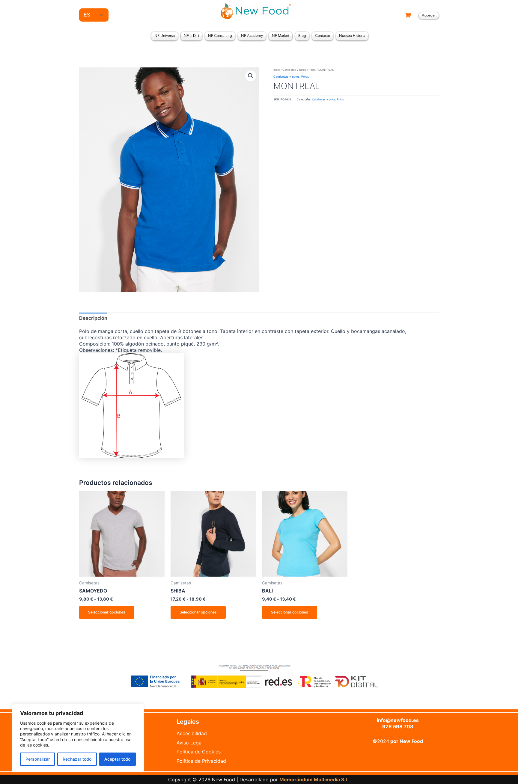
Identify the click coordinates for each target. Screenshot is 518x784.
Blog (302, 36)
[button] (250, 75)
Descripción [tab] (93, 318)
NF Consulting (220, 36)
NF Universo (164, 36)
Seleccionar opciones (106, 612)
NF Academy (252, 36)
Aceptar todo (117, 759)
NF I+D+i (191, 36)
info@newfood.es (398, 720)
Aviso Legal (190, 743)
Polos (312, 69)
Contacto (322, 36)
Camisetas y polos (294, 69)
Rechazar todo (77, 759)
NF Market (280, 36)
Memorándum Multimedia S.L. (314, 780)
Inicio (276, 69)
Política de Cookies (199, 752)
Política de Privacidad (201, 761)
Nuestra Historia (352, 36)
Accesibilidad (192, 733)
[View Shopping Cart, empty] (408, 15)
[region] (78, 737)
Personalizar (37, 759)
